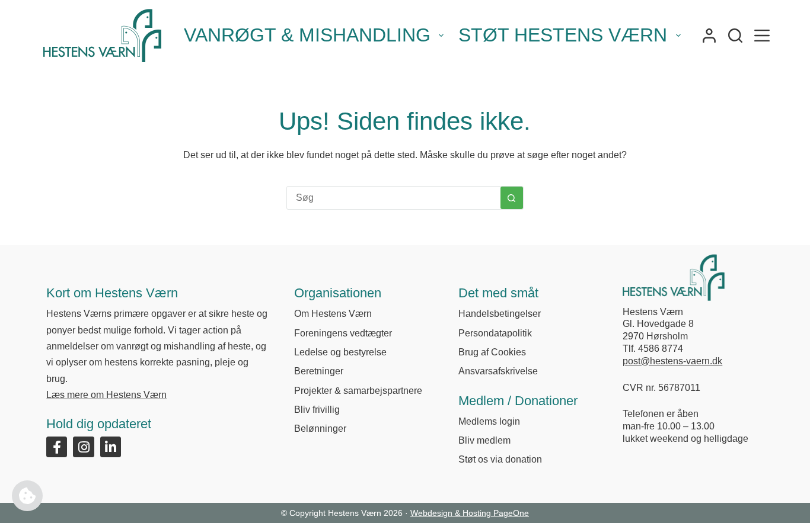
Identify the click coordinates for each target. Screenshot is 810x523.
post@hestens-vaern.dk (672, 361)
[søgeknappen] (511, 198)
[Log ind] (709, 35)
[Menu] (762, 35)
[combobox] (393, 198)
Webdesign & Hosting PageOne (469, 513)
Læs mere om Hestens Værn (106, 395)
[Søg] (735, 35)
